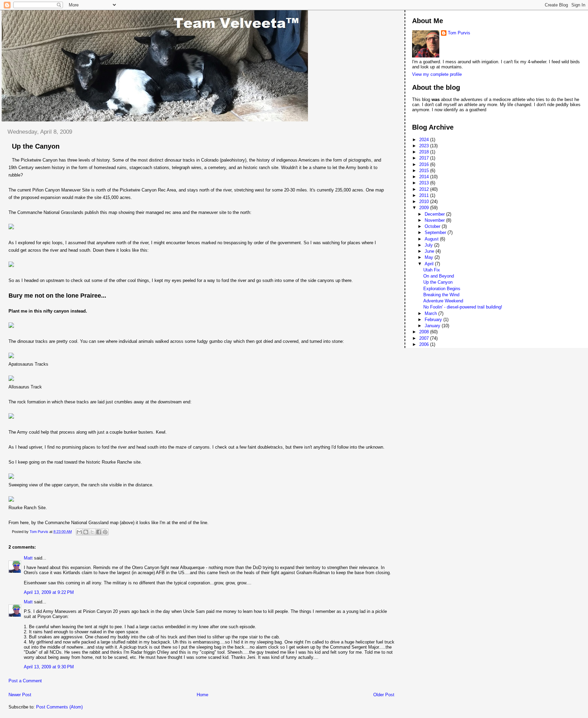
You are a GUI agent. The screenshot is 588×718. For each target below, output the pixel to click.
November (435, 220)
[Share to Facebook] (98, 532)
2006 (424, 344)
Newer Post (20, 694)
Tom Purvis (459, 32)
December (435, 214)
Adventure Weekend (443, 300)
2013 (424, 182)
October (433, 226)
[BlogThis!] (85, 532)
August (432, 238)
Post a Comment (25, 680)
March (431, 313)
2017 (424, 158)
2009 (424, 207)
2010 (424, 201)
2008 (424, 331)
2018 (424, 151)
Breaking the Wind (441, 294)
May (430, 257)
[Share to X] (92, 532)
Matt (28, 558)
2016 (424, 164)
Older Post (383, 694)
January (433, 325)
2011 (424, 195)
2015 (424, 170)
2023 (424, 145)
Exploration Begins (441, 288)
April (430, 263)
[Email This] (79, 532)
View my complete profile (437, 74)
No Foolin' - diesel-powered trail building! (462, 307)
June (430, 251)
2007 (424, 338)
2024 (424, 139)
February (434, 319)
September (436, 232)
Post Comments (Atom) (59, 706)
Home (202, 694)
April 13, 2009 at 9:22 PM (49, 592)
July (429, 245)
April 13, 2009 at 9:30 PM (49, 666)
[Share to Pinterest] (105, 532)
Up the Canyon (438, 282)
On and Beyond (438, 276)
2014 (424, 176)
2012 (424, 189)
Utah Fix (431, 269)
